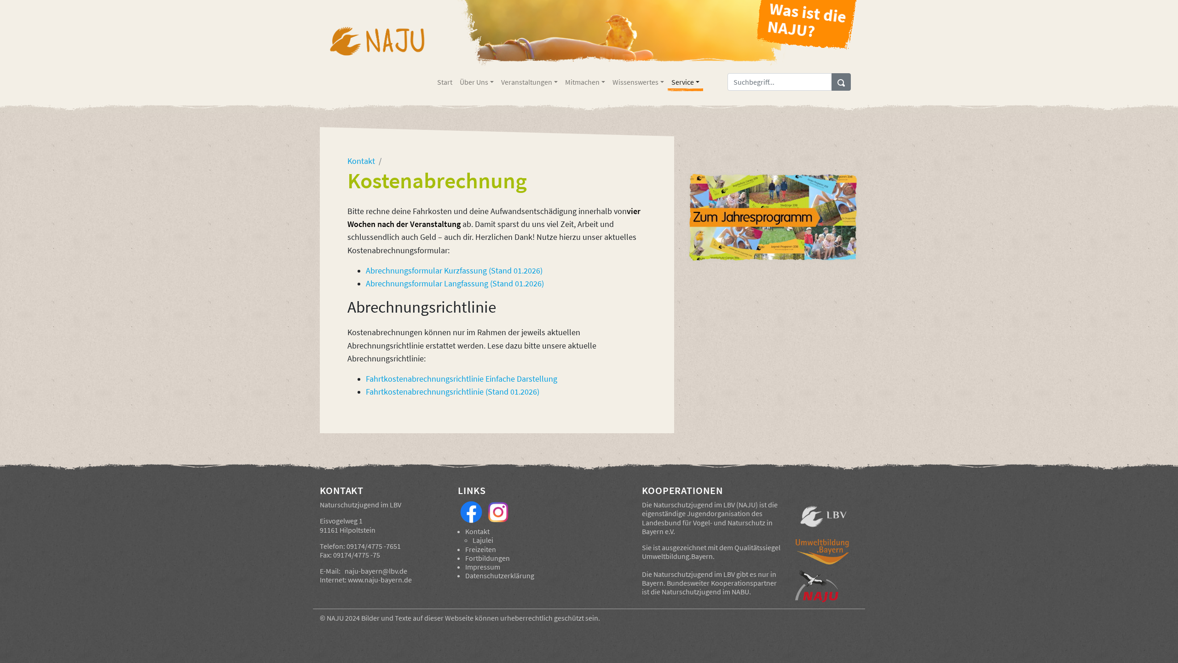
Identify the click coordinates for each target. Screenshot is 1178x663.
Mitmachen (582, 82)
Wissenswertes (635, 82)
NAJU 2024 (343, 617)
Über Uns (474, 82)
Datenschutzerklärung (499, 575)
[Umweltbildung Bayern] (823, 554)
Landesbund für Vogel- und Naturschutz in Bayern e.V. (707, 527)
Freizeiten (480, 549)
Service (682, 82)
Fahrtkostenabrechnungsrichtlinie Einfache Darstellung (461, 379)
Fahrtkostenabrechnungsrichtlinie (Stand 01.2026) (452, 392)
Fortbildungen (487, 558)
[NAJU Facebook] (471, 511)
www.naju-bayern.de (380, 579)
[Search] (841, 82)
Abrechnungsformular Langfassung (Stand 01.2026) (455, 284)
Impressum (482, 566)
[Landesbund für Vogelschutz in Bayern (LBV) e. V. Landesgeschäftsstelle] (823, 516)
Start (444, 82)
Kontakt (477, 531)
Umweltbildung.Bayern (677, 556)
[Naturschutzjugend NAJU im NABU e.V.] (823, 586)
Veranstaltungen (526, 82)
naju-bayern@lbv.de (376, 571)
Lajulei (483, 540)
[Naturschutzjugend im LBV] (376, 47)
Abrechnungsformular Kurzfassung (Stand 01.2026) (454, 271)
